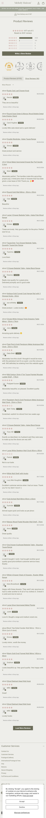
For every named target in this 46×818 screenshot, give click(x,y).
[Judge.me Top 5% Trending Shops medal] (41, 66)
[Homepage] (23, 3)
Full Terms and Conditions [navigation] (9, 776)
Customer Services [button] (10, 746)
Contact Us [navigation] (5, 751)
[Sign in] (38, 3)
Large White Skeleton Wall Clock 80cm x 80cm (24, 451)
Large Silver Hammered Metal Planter (21, 605)
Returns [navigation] (4, 767)
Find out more (28, 796)
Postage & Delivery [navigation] (7, 757)
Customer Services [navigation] (7, 754)
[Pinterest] (2, 793)
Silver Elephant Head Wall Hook (19, 681)
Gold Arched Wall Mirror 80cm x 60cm (21, 499)
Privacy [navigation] (3, 773)
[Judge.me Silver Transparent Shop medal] (19, 66)
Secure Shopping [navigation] (6, 770)
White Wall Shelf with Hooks (17, 474)
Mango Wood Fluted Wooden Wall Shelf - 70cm (25, 522)
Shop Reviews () (32, 79)
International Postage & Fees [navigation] (10, 761)
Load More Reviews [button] (23, 728)
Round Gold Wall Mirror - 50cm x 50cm (21, 192)
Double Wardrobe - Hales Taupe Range (21, 139)
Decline (22, 807)
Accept (21, 801)
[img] (23, 30)
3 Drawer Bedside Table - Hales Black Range (23, 268)
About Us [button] (5, 784)
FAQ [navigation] (2, 764)
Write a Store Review (23, 53)
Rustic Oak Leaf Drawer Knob (18, 91)
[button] (2, 3)
